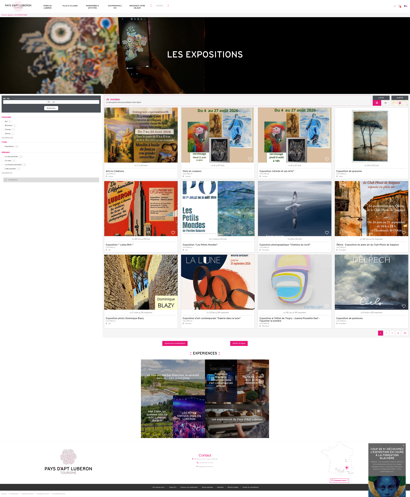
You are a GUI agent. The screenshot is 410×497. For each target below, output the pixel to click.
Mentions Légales (233, 487)
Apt (7, 121)
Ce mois (10, 161)
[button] (47, 6)
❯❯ (405, 333)
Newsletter (220, 487)
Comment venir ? (340, 480)
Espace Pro (173, 487)
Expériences (59, 494)
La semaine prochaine (15, 165)
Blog (4, 494)
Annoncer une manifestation (189, 487)
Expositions (11, 146)
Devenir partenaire (207, 487)
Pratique (14, 494)
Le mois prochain (13, 156)
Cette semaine (12, 169)
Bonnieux (10, 125)
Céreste (9, 129)
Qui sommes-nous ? (159, 487)
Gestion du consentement (250, 487)
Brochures (28, 494)
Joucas (9, 133)
